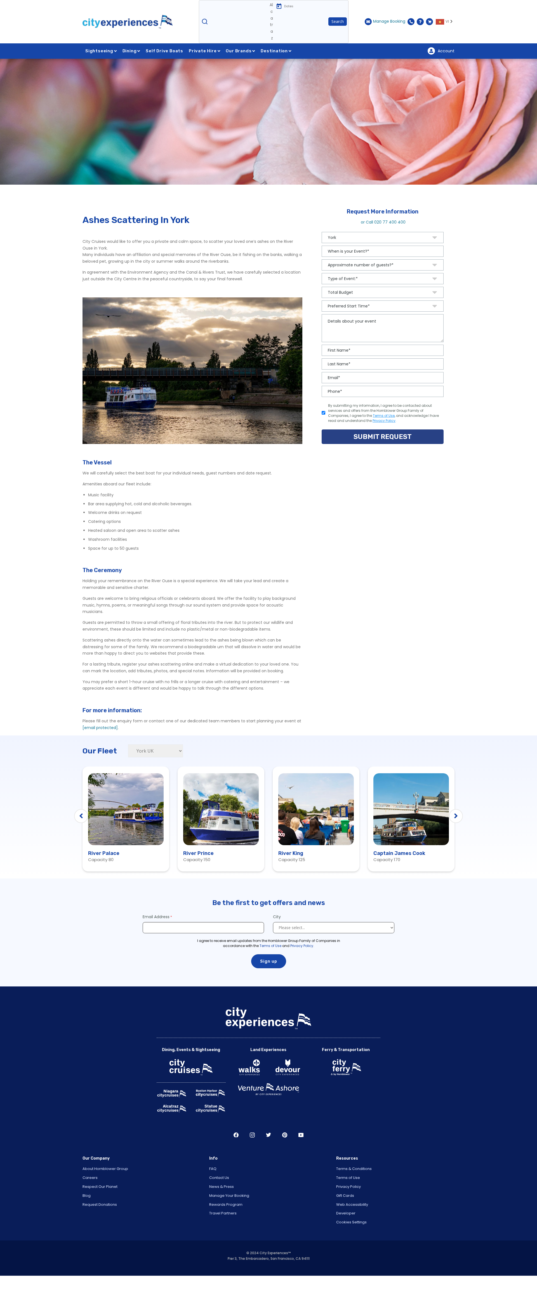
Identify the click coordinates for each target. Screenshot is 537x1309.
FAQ (212, 1189)
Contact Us (219, 1197)
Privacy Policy (301, 965)
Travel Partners (223, 1233)
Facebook (236, 1154)
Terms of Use (270, 965)
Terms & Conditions (354, 1189)
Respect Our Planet (100, 1206)
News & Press (221, 1206)
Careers (90, 1197)
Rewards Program (225, 1224)
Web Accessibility (352, 1224)
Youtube (300, 1154)
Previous (81, 836)
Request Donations (100, 1224)
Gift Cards (345, 1215)
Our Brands (238, 70)
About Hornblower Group (105, 1189)
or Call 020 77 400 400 (383, 242)
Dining (130, 70)
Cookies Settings (351, 1242)
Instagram (252, 1154)
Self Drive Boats (164, 70)
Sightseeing (99, 70)
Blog (87, 1215)
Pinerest (284, 1154)
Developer (345, 1233)
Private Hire (203, 70)
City (277, 936)
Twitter (268, 1154)
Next (456, 836)
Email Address (156, 936)
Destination (274, 70)
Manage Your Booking (229, 1215)
